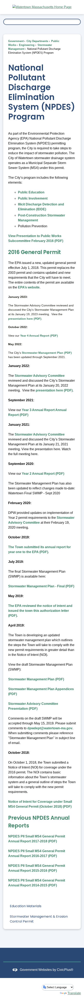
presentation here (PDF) (24, 318)
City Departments (37, 41)
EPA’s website (29, 287)
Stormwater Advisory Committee (40, 375)
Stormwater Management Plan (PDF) (47, 352)
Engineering (26, 45)
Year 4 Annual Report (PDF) (39, 335)
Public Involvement (33, 198)
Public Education (31, 192)
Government (16, 41)
